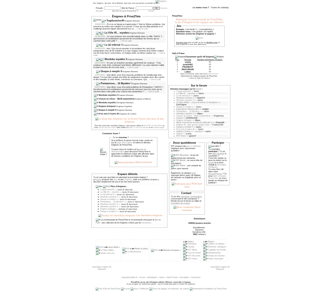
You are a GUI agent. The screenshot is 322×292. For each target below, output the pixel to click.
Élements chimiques (217, 247)
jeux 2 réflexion (194, 146)
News (162, 277)
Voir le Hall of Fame (199, 78)
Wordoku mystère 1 (108, 102)
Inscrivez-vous (181, 42)
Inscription (184, 277)
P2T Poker (181, 136)
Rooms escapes (171, 250)
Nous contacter (191, 209)
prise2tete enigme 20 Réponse (101, 268)
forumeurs (146, 223)
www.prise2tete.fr (129, 277)
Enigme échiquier (107, 106)
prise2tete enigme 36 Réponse (220, 268)
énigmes (128, 179)
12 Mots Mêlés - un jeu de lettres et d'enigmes (197, 102)
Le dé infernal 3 (113, 44)
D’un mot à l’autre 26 (109, 114)
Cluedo (179, 118)
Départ (179, 133)
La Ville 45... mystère (117, 32)
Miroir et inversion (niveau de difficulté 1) (194, 122)
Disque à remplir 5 (107, 110)
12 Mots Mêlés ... (108, 250)
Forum (151, 11)
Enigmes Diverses (132, 21)
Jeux (190, 241)
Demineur (192, 244)
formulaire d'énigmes (217, 166)
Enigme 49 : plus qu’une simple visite (192, 125)
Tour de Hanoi (194, 253)
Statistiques (152, 277)
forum (198, 89)
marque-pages (158, 127)
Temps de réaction (216, 256)
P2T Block (192, 250)
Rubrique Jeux (193, 185)
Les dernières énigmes (148, 215)
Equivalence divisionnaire (187, 109)
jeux (116, 179)
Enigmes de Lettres (127, 114)
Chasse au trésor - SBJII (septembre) (117, 99)
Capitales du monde (217, 250)
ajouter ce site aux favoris (138, 127)
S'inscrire (163, 8)
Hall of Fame (213, 74)
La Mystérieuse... (135, 251)
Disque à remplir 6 (111, 71)
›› (142, 29)
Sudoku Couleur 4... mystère (189, 131)
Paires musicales (215, 259)
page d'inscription (124, 142)
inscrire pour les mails (106, 127)
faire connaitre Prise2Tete (217, 177)
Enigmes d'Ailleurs (143, 99)
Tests (210, 241)
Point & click (141, 248)
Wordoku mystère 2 (108, 95)
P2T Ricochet (194, 256)
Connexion (196, 277)
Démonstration (143, 162)
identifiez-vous (211, 42)
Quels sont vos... (108, 253)
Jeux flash (113, 247)
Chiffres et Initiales (216, 244)
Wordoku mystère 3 (116, 59)
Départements (214, 253)
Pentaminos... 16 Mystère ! (116, 83)
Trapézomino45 (115, 20)
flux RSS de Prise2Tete (153, 126)
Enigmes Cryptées (124, 106)
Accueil (99, 11)
